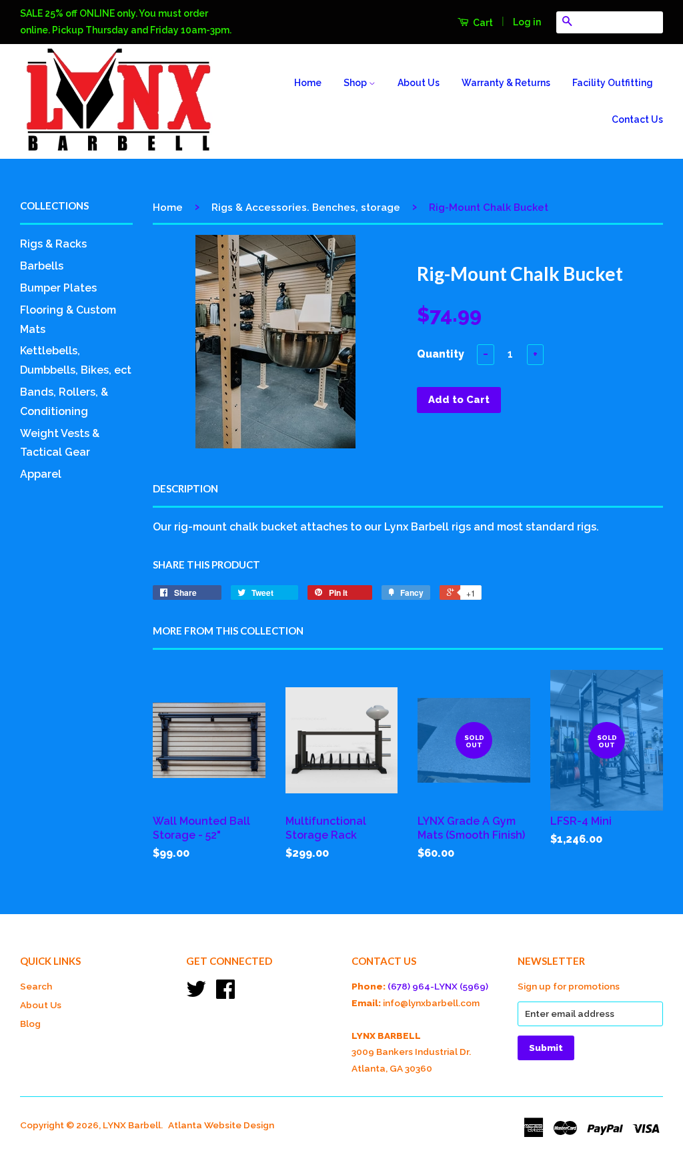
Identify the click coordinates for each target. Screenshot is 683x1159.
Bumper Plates (58, 288)
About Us (419, 82)
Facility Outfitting (612, 82)
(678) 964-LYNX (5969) (438, 986)
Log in (527, 22)
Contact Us (637, 119)
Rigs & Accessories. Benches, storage (305, 208)
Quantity (440, 354)
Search (36, 986)
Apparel (40, 474)
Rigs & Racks (53, 244)
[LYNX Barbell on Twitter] (196, 993)
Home (307, 82)
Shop (356, 82)
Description (185, 488)
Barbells (41, 266)
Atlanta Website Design (221, 1125)
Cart (482, 22)
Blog (30, 1023)
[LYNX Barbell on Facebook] (225, 993)
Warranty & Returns (506, 82)
